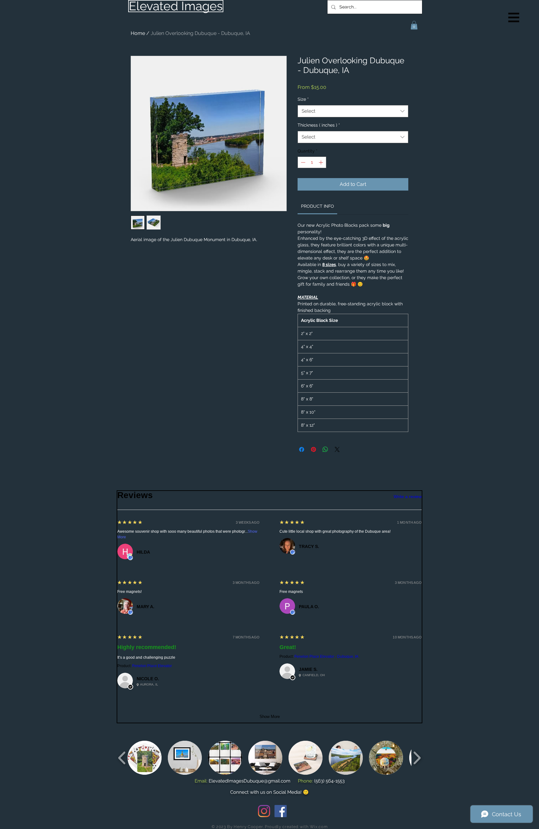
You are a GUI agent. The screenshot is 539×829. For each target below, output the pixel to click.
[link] (317, 206)
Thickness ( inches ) (319, 125)
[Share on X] (337, 449)
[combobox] (353, 111)
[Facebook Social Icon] (280, 811)
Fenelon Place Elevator (152, 666)
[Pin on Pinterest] (313, 449)
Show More (270, 716)
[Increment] (321, 162)
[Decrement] (302, 162)
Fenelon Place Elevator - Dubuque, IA (326, 656)
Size (303, 99)
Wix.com (319, 826)
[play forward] (417, 758)
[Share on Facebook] (301, 449)
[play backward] (122, 758)
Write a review (408, 496)
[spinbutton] (312, 162)
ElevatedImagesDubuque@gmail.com (249, 781)
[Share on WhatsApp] (325, 449)
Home (138, 33)
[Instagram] (264, 811)
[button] (513, 17)
